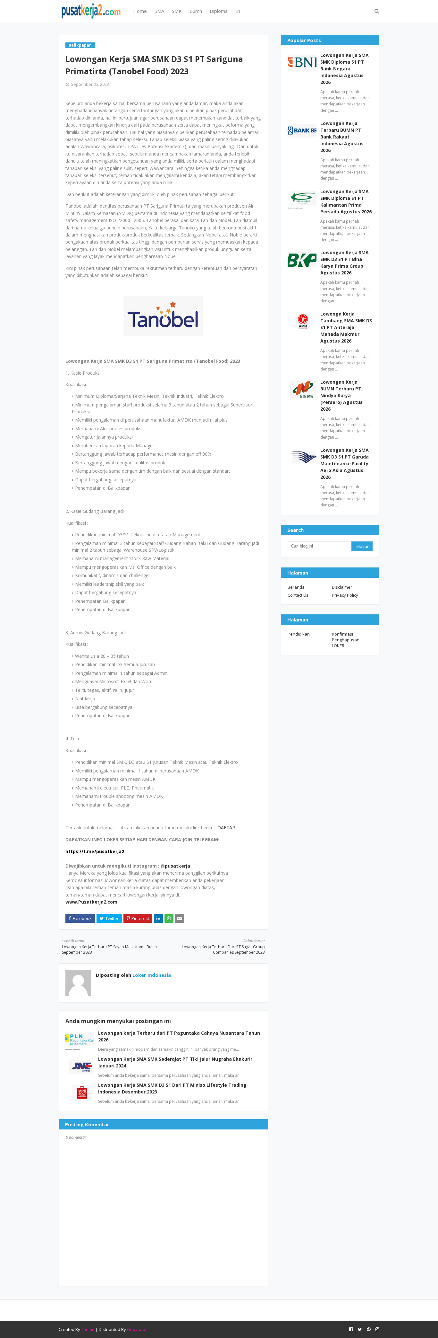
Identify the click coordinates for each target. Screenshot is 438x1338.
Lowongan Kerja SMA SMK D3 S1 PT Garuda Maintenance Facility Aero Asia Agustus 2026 (344, 463)
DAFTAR (226, 828)
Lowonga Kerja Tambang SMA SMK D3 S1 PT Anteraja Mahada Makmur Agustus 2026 (346, 327)
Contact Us (298, 595)
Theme (88, 1329)
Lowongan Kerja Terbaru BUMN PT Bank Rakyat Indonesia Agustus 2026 (342, 136)
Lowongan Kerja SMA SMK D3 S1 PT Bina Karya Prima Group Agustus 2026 (344, 262)
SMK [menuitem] (177, 11)
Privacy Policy (345, 595)
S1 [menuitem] (238, 11)
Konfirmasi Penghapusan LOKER (345, 639)
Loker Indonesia (151, 975)
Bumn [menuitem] (196, 11)
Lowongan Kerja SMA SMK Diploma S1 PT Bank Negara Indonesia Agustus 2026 (344, 68)
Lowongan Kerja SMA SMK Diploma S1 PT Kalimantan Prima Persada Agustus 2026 (346, 201)
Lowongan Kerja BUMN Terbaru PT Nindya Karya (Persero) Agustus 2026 (341, 395)
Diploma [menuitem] (219, 11)
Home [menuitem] (140, 11)
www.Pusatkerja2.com (91, 902)
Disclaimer (342, 587)
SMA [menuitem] (159, 11)
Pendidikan (299, 634)
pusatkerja (177, 866)
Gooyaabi (136, 1329)
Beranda (296, 587)
